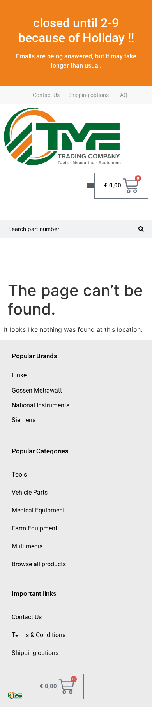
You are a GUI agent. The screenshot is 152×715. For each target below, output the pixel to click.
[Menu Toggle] (90, 186)
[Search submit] (141, 229)
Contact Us (46, 95)
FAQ (122, 95)
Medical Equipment (38, 510)
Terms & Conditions (38, 635)
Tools (19, 474)
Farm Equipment (34, 528)
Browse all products (39, 564)
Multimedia (27, 546)
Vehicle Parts (30, 492)
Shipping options (88, 95)
